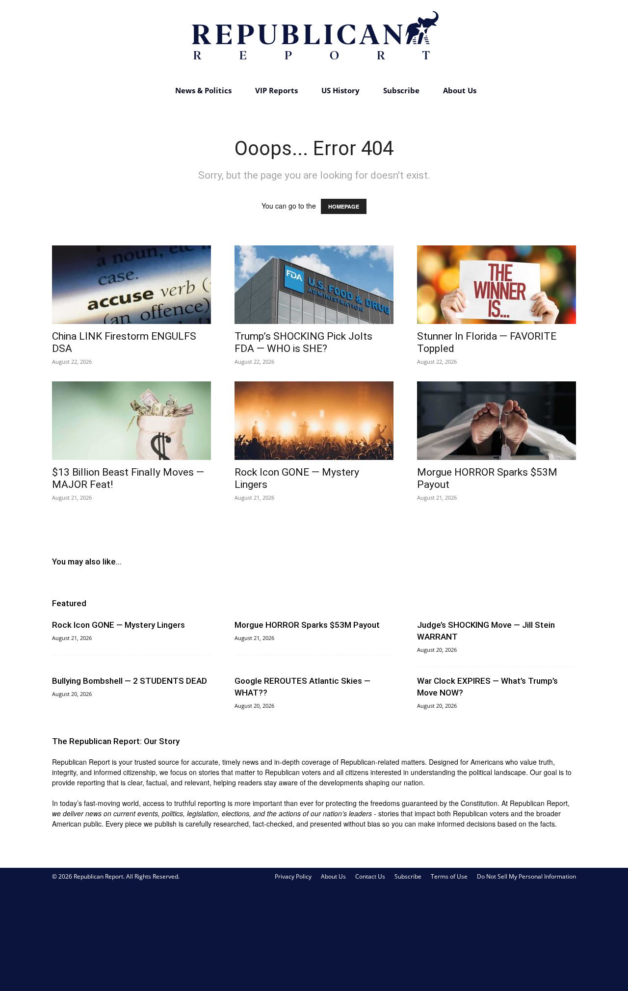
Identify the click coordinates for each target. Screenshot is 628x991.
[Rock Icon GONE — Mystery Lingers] (314, 420)
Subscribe (401, 90)
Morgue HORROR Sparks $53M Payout (307, 625)
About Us (459, 90)
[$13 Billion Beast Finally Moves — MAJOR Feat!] (131, 420)
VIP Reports (276, 90)
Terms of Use (449, 876)
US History (340, 90)
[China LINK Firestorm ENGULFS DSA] (131, 284)
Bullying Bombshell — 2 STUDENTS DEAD (129, 681)
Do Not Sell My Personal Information (526, 876)
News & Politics (203, 90)
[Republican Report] (314, 39)
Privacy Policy (293, 876)
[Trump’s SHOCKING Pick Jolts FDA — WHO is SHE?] (314, 284)
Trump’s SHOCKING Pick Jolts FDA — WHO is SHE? (303, 342)
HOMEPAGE (343, 206)
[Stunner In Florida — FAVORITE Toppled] (496, 284)
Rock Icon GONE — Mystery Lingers (118, 625)
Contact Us (370, 876)
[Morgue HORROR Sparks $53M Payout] (496, 420)
